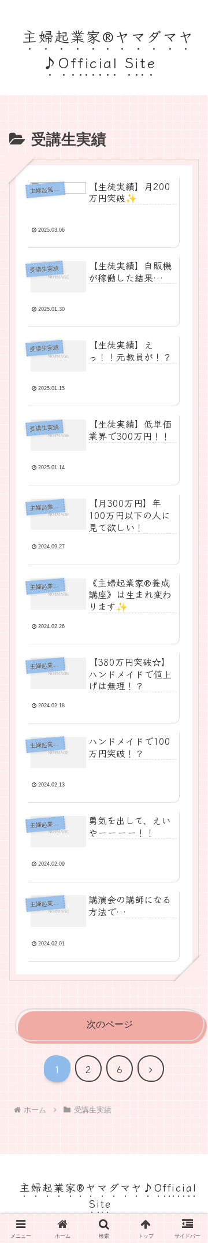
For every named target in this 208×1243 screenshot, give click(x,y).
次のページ (110, 1024)
